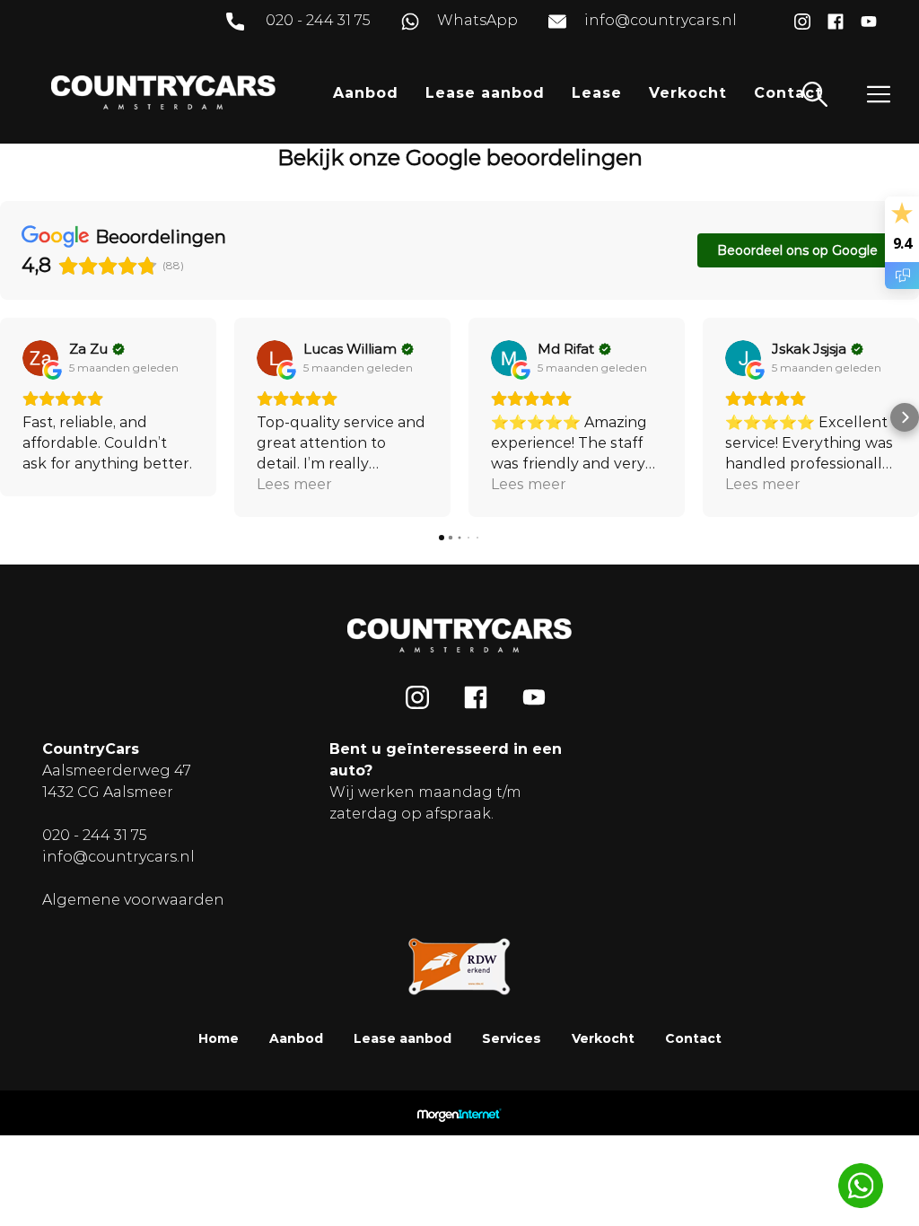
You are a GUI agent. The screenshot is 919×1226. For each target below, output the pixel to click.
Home (218, 1038)
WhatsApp (477, 20)
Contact (788, 92)
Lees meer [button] (294, 484)
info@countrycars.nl (660, 20)
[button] (14, 417)
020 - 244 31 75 (318, 20)
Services (511, 1038)
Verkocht (688, 92)
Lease (597, 92)
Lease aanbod (485, 92)
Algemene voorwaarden (133, 899)
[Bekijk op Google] (40, 358)
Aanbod (365, 92)
